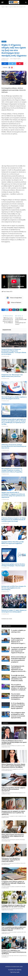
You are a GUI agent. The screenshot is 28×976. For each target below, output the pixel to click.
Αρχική (2, 6)
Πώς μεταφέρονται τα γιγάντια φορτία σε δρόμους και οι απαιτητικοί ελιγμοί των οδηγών (19, 642)
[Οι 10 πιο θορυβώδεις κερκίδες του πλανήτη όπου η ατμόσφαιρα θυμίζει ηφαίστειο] (6, 705)
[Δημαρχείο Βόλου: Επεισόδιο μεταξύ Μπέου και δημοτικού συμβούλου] (14, 533)
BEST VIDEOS (5, 642)
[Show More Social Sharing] (25, 63)
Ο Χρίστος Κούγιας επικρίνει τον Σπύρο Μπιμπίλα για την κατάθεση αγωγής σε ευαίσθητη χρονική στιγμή (13, 519)
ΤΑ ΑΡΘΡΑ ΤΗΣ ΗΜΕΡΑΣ (14, 970)
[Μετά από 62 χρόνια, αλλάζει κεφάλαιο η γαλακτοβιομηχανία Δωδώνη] (14, 388)
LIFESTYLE (4, 634)
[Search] (26, 2)
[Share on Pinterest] (19, 63)
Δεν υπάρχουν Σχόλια (15, 58)
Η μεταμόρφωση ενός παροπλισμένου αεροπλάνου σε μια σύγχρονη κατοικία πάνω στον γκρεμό (19, 669)
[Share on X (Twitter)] (12, 63)
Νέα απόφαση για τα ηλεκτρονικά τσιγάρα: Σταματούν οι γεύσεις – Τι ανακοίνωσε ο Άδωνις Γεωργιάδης (11, 470)
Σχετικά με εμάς (14, 972)
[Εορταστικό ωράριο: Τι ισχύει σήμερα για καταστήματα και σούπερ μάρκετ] (14, 601)
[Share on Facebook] (5, 63)
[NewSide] (14, 2)
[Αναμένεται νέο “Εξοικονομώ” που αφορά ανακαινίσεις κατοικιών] (14, 366)
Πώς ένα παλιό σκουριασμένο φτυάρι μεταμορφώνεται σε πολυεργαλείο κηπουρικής (18, 697)
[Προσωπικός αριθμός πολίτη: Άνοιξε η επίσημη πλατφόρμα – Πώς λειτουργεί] (14, 555)
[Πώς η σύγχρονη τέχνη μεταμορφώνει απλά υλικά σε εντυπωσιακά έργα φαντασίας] (6, 714)
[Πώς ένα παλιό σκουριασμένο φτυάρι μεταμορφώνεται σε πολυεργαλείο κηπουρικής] (6, 696)
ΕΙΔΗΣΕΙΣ (4, 41)
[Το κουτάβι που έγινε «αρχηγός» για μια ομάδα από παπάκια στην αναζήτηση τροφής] (6, 677)
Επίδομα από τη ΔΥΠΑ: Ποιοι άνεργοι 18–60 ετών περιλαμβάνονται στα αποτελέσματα (13, 588)
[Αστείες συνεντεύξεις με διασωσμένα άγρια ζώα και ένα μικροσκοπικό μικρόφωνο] (6, 659)
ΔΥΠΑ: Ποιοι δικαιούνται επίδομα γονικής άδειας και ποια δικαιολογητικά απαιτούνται (13, 446)
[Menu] (2, 2)
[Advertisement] (14, 24)
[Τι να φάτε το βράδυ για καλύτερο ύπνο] (6, 632)
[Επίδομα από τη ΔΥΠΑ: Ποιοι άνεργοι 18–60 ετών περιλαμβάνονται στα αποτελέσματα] (14, 577)
